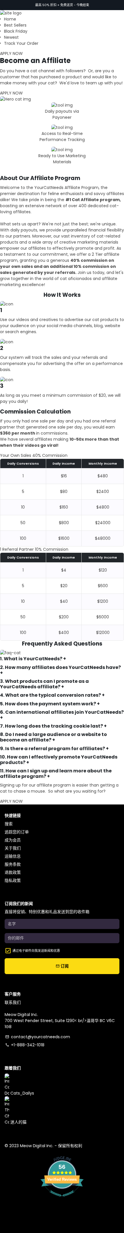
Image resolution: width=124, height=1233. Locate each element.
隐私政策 (13, 880)
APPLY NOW (11, 53)
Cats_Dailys (21, 1093)
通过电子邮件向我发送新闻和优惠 (36, 950)
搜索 (9, 824)
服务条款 (13, 864)
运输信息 (13, 856)
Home (10, 19)
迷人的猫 (18, 1122)
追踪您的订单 (17, 832)
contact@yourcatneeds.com (37, 1037)
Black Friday (15, 31)
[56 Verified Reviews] (62, 1199)
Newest (11, 37)
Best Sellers (15, 25)
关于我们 (13, 848)
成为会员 (13, 840)
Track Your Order (21, 43)
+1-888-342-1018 (24, 1045)
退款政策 (13, 872)
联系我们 (13, 1002)
